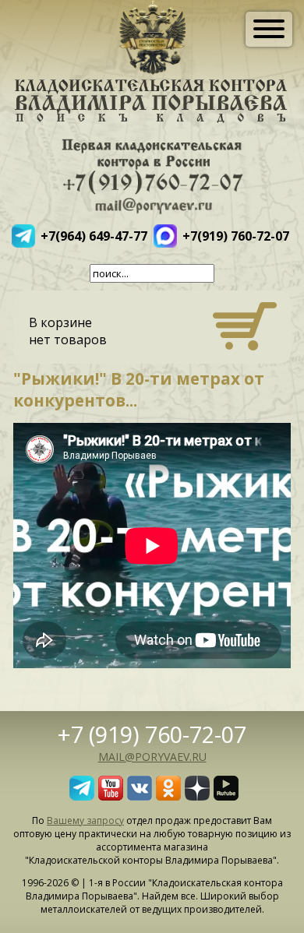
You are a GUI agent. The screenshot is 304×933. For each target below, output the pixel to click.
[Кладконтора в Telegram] (81, 795)
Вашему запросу (85, 820)
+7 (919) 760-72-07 (152, 734)
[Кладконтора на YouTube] (110, 795)
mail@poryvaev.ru (152, 756)
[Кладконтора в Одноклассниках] (168, 795)
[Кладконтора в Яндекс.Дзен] (197, 795)
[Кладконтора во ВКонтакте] (139, 795)
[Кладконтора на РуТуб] (226, 795)
